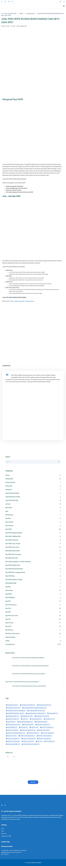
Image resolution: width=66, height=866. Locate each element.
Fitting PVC (8, 489)
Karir (2, 828)
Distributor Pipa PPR (45, 705)
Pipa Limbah (9, 590)
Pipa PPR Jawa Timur (11, 615)
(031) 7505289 (5, 854)
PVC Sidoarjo (50, 741)
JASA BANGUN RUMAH (12, 493)
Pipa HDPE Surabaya (43, 724)
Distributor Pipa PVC (14, 707)
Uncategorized (23, 26)
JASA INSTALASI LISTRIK (12, 496)
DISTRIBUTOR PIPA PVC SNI (16, 713)
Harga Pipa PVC (27, 716)
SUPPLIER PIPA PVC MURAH (31, 744)
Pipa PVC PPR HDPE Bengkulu (16, 733)
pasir (6, 511)
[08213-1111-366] (6, 1)
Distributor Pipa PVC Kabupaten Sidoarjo (35, 707)
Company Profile (6, 836)
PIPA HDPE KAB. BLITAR (12, 550)
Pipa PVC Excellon (47, 727)
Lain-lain (7, 504)
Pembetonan (9, 514)
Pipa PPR (8, 612)
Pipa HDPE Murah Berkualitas (14, 568)
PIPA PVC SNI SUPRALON (27, 735)
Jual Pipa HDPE (36, 719)
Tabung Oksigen (10, 637)
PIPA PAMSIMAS (10, 597)
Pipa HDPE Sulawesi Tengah (13, 579)
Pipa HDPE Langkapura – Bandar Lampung (18, 561)
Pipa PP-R (8, 608)
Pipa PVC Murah (44, 730)
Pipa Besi (8, 518)
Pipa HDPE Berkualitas (25, 721)
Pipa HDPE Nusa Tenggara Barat (15, 572)
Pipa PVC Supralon (13, 738)
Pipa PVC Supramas (29, 738)
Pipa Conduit (9, 522)
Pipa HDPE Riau (10, 576)
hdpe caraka (14, 301)
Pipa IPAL (8, 586)
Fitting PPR (8, 486)
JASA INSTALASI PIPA (11, 500)
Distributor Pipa (13, 705)
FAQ (2, 831)
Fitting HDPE (9, 479)
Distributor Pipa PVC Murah (37, 710)
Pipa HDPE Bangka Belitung (13, 532)
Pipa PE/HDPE (12, 727)
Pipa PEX (8, 601)
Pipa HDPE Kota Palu (11, 558)
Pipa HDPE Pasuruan (14, 724)
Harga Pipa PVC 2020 (42, 716)
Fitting (7, 475)
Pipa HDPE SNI (28, 724)
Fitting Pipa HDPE (13, 716)
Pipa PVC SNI (9, 622)
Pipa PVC (8, 619)
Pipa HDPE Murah (41, 721)
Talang (7, 640)
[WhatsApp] (64, 1)
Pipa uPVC (8, 626)
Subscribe (33, 782)
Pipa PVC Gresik (13, 730)
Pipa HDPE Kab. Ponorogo (13, 554)
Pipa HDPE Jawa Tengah (12, 543)
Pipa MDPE (8, 594)
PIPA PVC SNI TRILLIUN (45, 735)
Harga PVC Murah (13, 719)
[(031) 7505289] (2, 1)
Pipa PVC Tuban (29, 741)
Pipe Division (9, 630)
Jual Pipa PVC (49, 719)
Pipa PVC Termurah (14, 741)
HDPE (25, 719)
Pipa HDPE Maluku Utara (12, 565)
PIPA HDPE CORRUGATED (13, 536)
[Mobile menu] (63, 6)
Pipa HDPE (8, 529)
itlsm (14, 26)
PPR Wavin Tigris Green (12, 633)
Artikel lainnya (29, 301)
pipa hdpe (22, 301)
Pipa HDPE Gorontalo (11, 540)
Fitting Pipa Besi (10, 482)
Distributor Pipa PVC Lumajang (16, 710)
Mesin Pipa (8, 507)
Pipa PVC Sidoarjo (48, 733)
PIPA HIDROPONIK (10, 583)
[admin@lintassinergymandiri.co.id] (9, 1)
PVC (40, 741)
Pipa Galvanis (9, 525)
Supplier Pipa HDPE (14, 744)
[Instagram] (60, 1)
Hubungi (3, 833)
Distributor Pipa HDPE (28, 705)
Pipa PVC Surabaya (44, 738)
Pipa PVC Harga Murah (28, 730)
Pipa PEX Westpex (11, 604)
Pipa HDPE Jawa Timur (12, 547)
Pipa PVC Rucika (34, 733)
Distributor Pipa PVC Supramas (36, 713)
